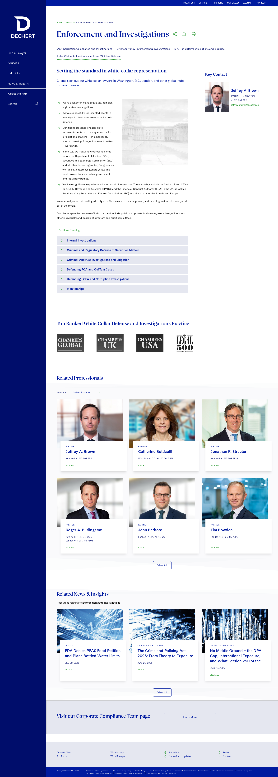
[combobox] (86, 392)
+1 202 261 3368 (165, 458)
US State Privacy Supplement (223, 771)
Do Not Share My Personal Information (162, 773)
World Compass (118, 752)
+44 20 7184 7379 (156, 537)
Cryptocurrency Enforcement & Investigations (143, 48)
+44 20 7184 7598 (83, 540)
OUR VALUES (233, 3)
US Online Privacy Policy (122, 771)
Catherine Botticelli (155, 451)
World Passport (118, 756)
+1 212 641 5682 (84, 537)
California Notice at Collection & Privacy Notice (191, 771)
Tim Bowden (222, 530)
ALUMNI (247, 3)
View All (162, 565)
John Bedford (150, 530)
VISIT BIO (70, 465)
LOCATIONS (189, 3)
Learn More (190, 717)
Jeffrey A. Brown (245, 90)
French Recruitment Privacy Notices (98, 773)
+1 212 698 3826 (229, 458)
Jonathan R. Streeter (228, 451)
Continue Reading (69, 230)
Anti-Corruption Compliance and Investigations (84, 48)
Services (70, 22)
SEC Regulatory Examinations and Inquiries (199, 48)
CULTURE (203, 3)
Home (59, 22)
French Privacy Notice (245, 771)
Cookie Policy (140, 771)
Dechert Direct (64, 752)
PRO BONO (218, 3)
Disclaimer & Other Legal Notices (97, 771)
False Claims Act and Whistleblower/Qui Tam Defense (89, 56)
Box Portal (62, 756)
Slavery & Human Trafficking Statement (130, 773)
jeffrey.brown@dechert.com (245, 105)
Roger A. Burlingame (84, 530)
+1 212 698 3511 (239, 100)
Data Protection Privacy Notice (160, 771)
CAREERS (262, 3)
